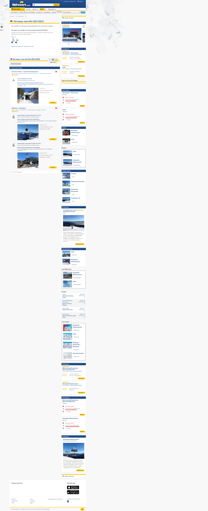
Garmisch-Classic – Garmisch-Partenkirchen (25, 71)
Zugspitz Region (42, 73)
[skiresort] (20, 4)
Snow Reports (47, 12)
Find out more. (46, 509)
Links (31, 499)
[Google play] (73, 493)
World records (72, 1)
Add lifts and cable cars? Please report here (22, 46)
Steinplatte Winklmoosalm (70, 418)
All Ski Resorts (14, 12)
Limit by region (16, 63)
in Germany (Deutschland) (75, 54)
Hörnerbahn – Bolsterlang (70, 92)
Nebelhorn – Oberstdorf (19, 108)
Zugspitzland (48, 73)
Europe (13, 73)
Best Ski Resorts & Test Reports (27, 12)
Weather (54, 12)
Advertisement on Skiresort (55, 499)
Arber (64, 109)
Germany (17, 73)
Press (12, 502)
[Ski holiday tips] (82, 12)
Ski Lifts (59, 12)
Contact (13, 499)
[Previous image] (63, 35)
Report (82, 105)
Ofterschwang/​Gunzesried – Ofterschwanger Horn (70, 401)
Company (32, 501)
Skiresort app (71, 483)
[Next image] (84, 35)
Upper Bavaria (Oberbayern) (32, 73)
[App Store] (73, 489)
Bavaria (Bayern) (23, 73)
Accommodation (67, 12)
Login (31, 502)
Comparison (39, 12)
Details (52, 102)
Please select (51, 9)
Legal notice (14, 501)
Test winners (66, 1)
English (80, 1)
